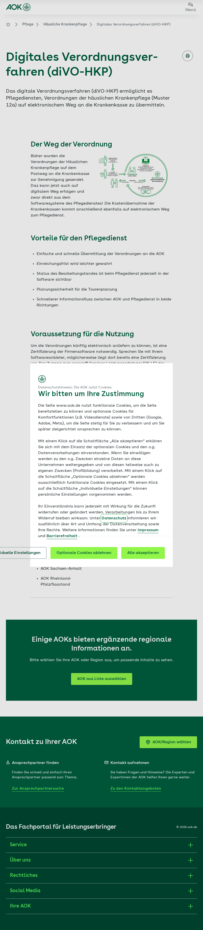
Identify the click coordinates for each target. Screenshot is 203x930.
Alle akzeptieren (143, 553)
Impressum (148, 530)
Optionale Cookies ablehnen (83, 553)
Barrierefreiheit (62, 536)
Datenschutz (114, 518)
